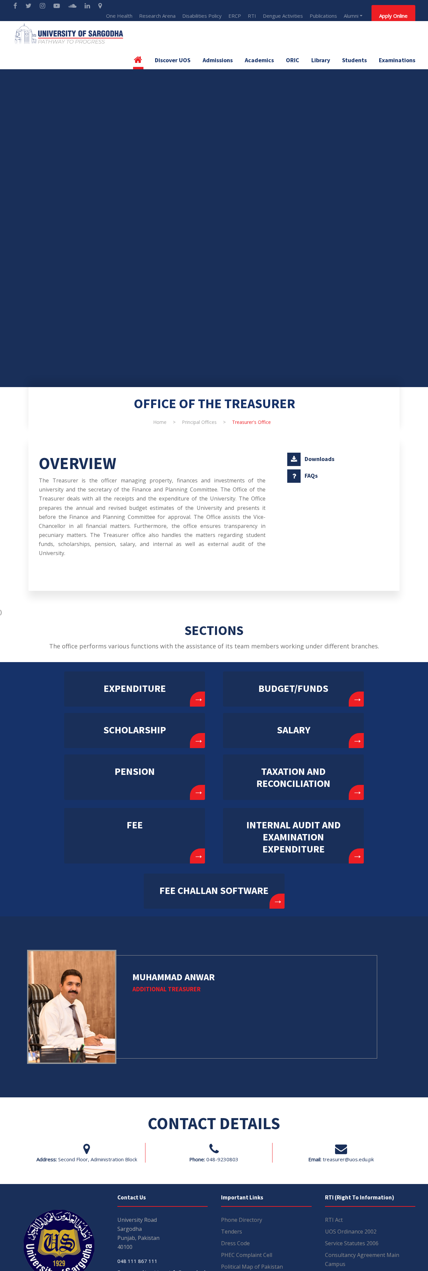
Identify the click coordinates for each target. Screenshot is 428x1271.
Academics (259, 60)
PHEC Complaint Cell (246, 1255)
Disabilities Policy (202, 15)
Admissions (218, 60)
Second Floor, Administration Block (97, 1159)
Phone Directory (241, 1219)
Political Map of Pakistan (252, 1266)
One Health (119, 15)
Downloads (319, 459)
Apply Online (393, 15)
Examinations (397, 60)
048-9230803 (222, 1159)
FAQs (311, 475)
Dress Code (235, 1243)
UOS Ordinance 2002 (351, 1231)
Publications (323, 15)
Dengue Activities (283, 15)
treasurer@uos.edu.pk (348, 1159)
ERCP (234, 15)
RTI (252, 15)
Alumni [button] (351, 15)
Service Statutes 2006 (352, 1243)
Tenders (231, 1231)
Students (354, 60)
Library (320, 60)
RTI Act (334, 1219)
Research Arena (157, 15)
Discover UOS (173, 60)
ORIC (292, 60)
